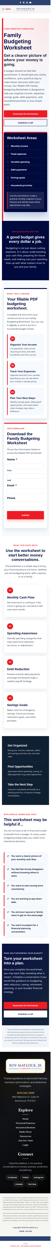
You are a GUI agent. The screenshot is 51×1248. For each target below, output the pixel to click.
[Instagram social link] (27, 2)
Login (25, 1145)
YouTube (32, 1184)
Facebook (12, 1177)
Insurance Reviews (25, 1127)
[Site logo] (25, 9)
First (9, 470)
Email (12, 485)
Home (25, 1119)
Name (12, 459)
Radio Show (25, 1132)
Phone (11, 498)
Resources (25, 1136)
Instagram (38, 1177)
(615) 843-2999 (25, 1092)
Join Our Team (25, 1140)
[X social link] (23, 2)
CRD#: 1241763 (25, 1231)
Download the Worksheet (25, 114)
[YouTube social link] (30, 2)
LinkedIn (19, 1184)
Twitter (25, 1177)
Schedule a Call (25, 122)
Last (9, 480)
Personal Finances (25, 1123)
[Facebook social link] (20, 2)
